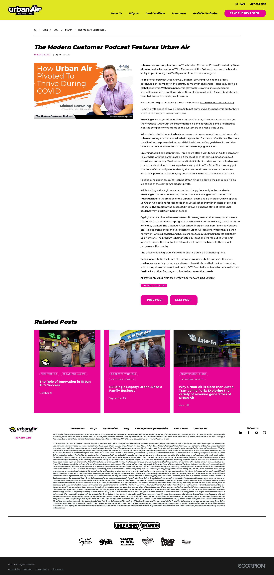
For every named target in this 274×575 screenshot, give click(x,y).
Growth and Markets (154, 285)
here (211, 277)
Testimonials (110, 428)
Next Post (183, 300)
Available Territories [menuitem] (205, 13)
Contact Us (200, 428)
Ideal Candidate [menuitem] (155, 13)
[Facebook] (248, 432)
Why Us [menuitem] (133, 13)
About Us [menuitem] (116, 13)
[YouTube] (256, 432)
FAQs (242, 3)
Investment (77, 428)
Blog (126, 428)
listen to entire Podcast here (216, 102)
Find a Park (181, 428)
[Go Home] (35, 30)
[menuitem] (14, 569)
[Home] (25, 10)
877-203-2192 (258, 4)
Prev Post (155, 300)
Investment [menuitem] (179, 13)
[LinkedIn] (240, 432)
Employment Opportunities (151, 428)
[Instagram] (264, 432)
